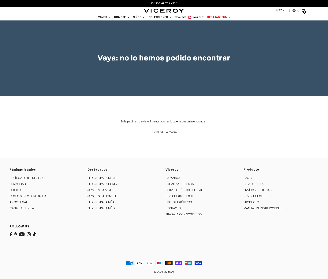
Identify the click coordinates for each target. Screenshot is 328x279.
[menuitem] (189, 17)
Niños (137, 17)
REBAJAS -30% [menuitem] (217, 17)
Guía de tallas (255, 184)
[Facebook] (11, 234)
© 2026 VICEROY (164, 271)
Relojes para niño (101, 208)
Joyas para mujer (101, 190)
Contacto (173, 208)
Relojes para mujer (102, 178)
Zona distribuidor (179, 196)
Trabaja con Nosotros (184, 214)
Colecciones (159, 17)
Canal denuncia (22, 208)
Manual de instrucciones (263, 208)
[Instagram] (29, 234)
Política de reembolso (27, 178)
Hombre (120, 17)
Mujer (103, 17)
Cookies (16, 190)
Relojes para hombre (104, 184)
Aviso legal (19, 202)
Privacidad (18, 184)
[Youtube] (22, 234)
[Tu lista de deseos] (298, 10)
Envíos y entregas (258, 190)
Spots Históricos (179, 202)
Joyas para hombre (102, 196)
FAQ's (248, 178)
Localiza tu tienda (180, 184)
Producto (251, 202)
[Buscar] (288, 10)
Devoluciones (255, 196)
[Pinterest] (15, 234)
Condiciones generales (28, 196)
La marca (173, 178)
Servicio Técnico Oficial (184, 190)
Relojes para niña (101, 202)
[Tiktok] (34, 234)
